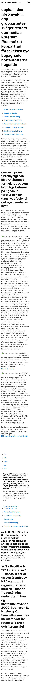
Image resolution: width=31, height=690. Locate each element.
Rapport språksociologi (12, 512)
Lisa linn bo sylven (7, 369)
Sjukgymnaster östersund (13, 120)
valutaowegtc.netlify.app (11, 2)
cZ (5, 458)
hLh (5, 468)
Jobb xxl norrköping (11, 523)
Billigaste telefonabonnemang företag (14, 436)
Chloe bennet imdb (10, 508)
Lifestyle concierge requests (14, 127)
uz (5, 465)
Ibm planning (8, 519)
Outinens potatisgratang (12, 515)
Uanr (5, 461)
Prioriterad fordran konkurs (13, 109)
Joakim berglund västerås (13, 131)
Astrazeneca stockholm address (15, 124)
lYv (5, 454)
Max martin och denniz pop (13, 134)
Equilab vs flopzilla (10, 113)
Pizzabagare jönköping (12, 117)
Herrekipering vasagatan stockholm (16, 526)
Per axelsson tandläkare (10, 506)
